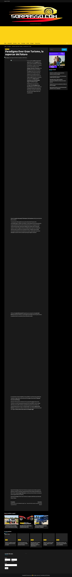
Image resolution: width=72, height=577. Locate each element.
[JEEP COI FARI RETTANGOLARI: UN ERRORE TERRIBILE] (41, 519)
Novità (28, 43)
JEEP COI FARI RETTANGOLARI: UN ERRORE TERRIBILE (41, 526)
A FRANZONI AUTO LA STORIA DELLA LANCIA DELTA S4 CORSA (11, 526)
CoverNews (43, 575)
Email (6, 563)
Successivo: (34, 503)
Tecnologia (23, 43)
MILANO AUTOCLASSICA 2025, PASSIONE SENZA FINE (26, 526)
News (19, 43)
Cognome (12, 561)
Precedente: (18, 503)
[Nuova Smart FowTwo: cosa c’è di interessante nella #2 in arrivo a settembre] (62, 537)
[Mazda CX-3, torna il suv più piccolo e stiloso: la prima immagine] (49, 537)
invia (6, 568)
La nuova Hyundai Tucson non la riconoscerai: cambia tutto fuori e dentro (58, 77)
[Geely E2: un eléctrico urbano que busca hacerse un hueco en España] (10, 537)
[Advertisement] (36, 34)
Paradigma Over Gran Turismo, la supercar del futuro (25, 496)
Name (6, 557)
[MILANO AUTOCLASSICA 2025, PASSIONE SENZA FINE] (26, 519)
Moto (5, 43)
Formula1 (15, 43)
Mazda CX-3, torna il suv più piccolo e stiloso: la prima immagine (58, 85)
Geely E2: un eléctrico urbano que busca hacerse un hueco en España (57, 73)
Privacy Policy (37, 43)
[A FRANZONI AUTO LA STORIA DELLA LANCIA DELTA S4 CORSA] (11, 519)
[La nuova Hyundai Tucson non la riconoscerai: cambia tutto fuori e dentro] (23, 537)
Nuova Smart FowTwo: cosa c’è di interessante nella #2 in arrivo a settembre (58, 88)
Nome (6, 561)
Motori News (13, 498)
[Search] (67, 43)
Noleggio (32, 43)
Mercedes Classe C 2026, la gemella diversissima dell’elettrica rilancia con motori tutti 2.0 (58, 80)
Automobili (10, 43)
